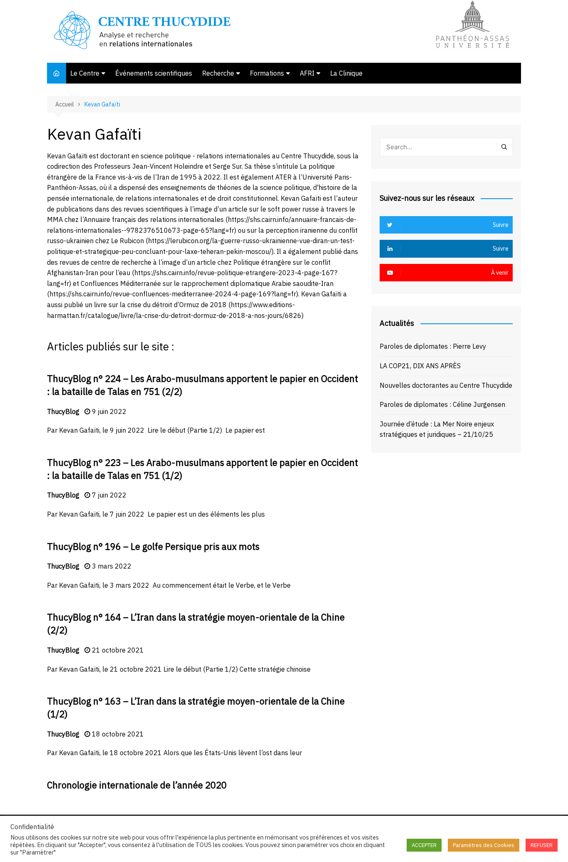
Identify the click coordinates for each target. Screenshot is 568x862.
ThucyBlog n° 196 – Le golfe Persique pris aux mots (153, 546)
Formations (267, 73)
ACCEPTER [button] (424, 845)
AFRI (307, 73)
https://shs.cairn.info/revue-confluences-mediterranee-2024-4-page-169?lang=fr (172, 294)
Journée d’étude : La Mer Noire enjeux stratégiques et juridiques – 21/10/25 (437, 429)
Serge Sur (227, 166)
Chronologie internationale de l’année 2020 (137, 785)
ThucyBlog (63, 411)
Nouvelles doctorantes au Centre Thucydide (446, 385)
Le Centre (84, 73)
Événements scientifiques (153, 73)
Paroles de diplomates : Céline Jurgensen (442, 404)
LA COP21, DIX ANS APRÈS (420, 366)
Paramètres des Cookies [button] (483, 845)
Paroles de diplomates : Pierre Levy (433, 346)
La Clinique (346, 73)
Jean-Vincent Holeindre (167, 166)
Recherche (218, 73)
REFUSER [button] (542, 845)
